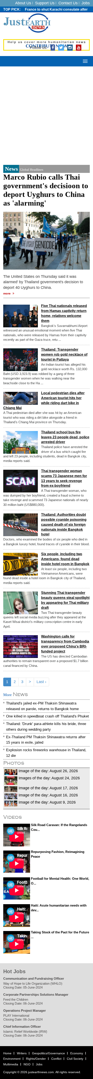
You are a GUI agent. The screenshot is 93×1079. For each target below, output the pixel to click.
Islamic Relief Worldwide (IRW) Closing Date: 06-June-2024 (25, 1033)
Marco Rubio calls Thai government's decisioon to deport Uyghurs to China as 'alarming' (45, 190)
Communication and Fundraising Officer (33, 978)
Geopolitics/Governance (48, 1053)
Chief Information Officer (22, 1026)
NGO (27, 1064)
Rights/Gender (36, 1058)
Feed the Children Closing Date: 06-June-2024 (23, 1001)
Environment (12, 1058)
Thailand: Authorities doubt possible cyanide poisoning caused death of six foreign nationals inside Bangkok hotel (64, 524)
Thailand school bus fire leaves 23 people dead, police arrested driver (65, 437)
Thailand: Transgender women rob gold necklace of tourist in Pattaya (64, 354)
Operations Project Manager (24, 1010)
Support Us (45, 3)
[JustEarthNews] (27, 23)
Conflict (56, 1058)
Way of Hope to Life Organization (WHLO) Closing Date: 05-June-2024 (32, 985)
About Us (23, 3)
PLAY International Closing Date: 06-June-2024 (23, 1017)
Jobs (86, 3)
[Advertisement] (46, 115)
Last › (41, 682)
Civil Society (75, 1058)
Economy (76, 1053)
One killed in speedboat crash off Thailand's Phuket (47, 716)
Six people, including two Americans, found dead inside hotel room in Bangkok (65, 559)
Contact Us (68, 3)
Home (7, 1053)
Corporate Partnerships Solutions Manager (35, 994)
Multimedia (10, 1064)
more (7, 293)
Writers (22, 1053)
